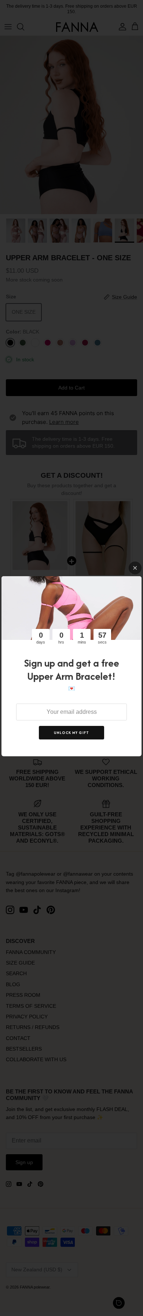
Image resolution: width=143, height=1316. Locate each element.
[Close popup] (135, 568)
